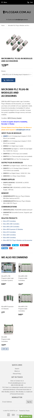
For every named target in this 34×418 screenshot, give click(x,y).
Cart (31, 2)
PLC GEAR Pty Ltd (12, 410)
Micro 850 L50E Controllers (11, 224)
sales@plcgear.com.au (21, 19)
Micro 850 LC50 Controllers (11, 226)
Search (17, 368)
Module (3, 71)
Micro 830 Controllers (9, 237)
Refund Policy (17, 373)
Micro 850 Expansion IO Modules (13, 229)
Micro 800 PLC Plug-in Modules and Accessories (17, 240)
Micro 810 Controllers (9, 232)
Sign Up (29, 402)
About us (17, 371)
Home (2, 25)
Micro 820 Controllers (9, 235)
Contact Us (26, 416)
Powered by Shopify (24, 410)
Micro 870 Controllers (9, 221)
